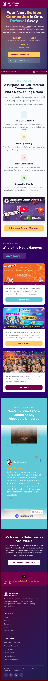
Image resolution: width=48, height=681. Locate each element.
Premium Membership (11, 646)
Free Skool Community (12, 643)
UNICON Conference (11, 660)
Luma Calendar (9, 656)
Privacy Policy (9, 631)
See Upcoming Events (19, 61)
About (6, 627)
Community (8, 624)
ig (16, 675)
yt (21, 675)
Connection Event (10, 649)
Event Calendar (9, 653)
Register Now (24, 300)
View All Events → (14, 256)
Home (6, 617)
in (11, 675)
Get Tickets (24, 387)
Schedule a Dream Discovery (24, 228)
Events (6, 621)
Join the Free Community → (24, 562)
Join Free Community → (20, 55)
